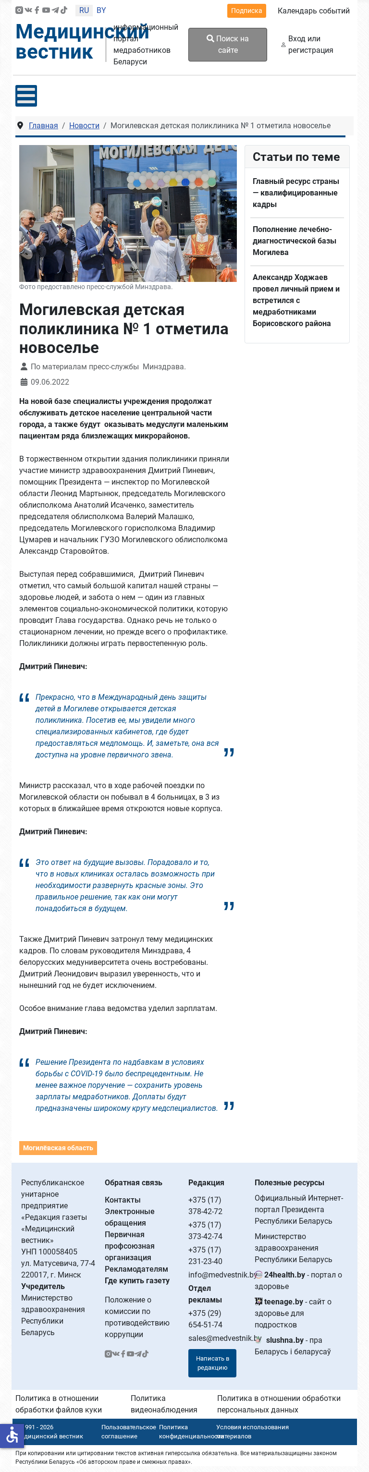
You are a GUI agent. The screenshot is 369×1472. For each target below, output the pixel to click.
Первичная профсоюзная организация (130, 1246)
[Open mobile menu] (26, 96)
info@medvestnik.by (223, 1274)
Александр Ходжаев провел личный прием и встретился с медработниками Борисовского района (296, 300)
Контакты (123, 1199)
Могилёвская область (58, 1148)
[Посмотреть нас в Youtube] (46, 11)
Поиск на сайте (231, 44)
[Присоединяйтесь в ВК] (28, 11)
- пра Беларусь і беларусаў (293, 1346)
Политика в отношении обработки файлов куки (58, 1404)
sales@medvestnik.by (225, 1338)
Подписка (246, 10)
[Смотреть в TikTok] (64, 11)
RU (84, 10)
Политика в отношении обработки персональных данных (279, 1404)
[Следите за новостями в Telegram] (55, 11)
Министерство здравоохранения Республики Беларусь (293, 1248)
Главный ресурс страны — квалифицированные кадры (296, 193)
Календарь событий (314, 10)
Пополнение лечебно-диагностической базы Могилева (294, 241)
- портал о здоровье (298, 1280)
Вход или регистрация (310, 44)
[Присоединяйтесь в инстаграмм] (19, 11)
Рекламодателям (136, 1269)
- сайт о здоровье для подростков (293, 1313)
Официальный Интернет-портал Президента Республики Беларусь (299, 1209)
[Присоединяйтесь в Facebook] (37, 11)
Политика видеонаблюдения (164, 1404)
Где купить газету (137, 1280)
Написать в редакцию (212, 1363)
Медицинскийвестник (82, 41)
